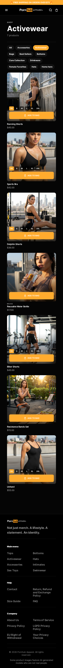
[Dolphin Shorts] (31, 217)
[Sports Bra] (31, 157)
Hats (34, 67)
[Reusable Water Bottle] (31, 277)
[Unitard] (31, 459)
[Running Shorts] (31, 97)
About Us (13, 620)
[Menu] (6, 10)
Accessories (23, 47)
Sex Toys (12, 570)
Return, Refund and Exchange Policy (42, 592)
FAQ (35, 601)
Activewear (41, 47)
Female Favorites (17, 67)
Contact (12, 589)
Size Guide (13, 601)
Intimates (39, 564)
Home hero (47, 67)
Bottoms (41, 54)
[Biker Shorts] (31, 339)
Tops (10, 553)
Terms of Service (43, 620)
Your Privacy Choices (41, 636)
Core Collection (17, 60)
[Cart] (56, 10)
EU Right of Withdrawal (14, 636)
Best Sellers (25, 54)
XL (32, 108)
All (10, 47)
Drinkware (35, 60)
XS (11, 108)
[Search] (50, 10)
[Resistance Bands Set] (31, 399)
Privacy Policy (16, 625)
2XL (38, 108)
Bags (11, 54)
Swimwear (39, 570)
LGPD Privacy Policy (41, 627)
